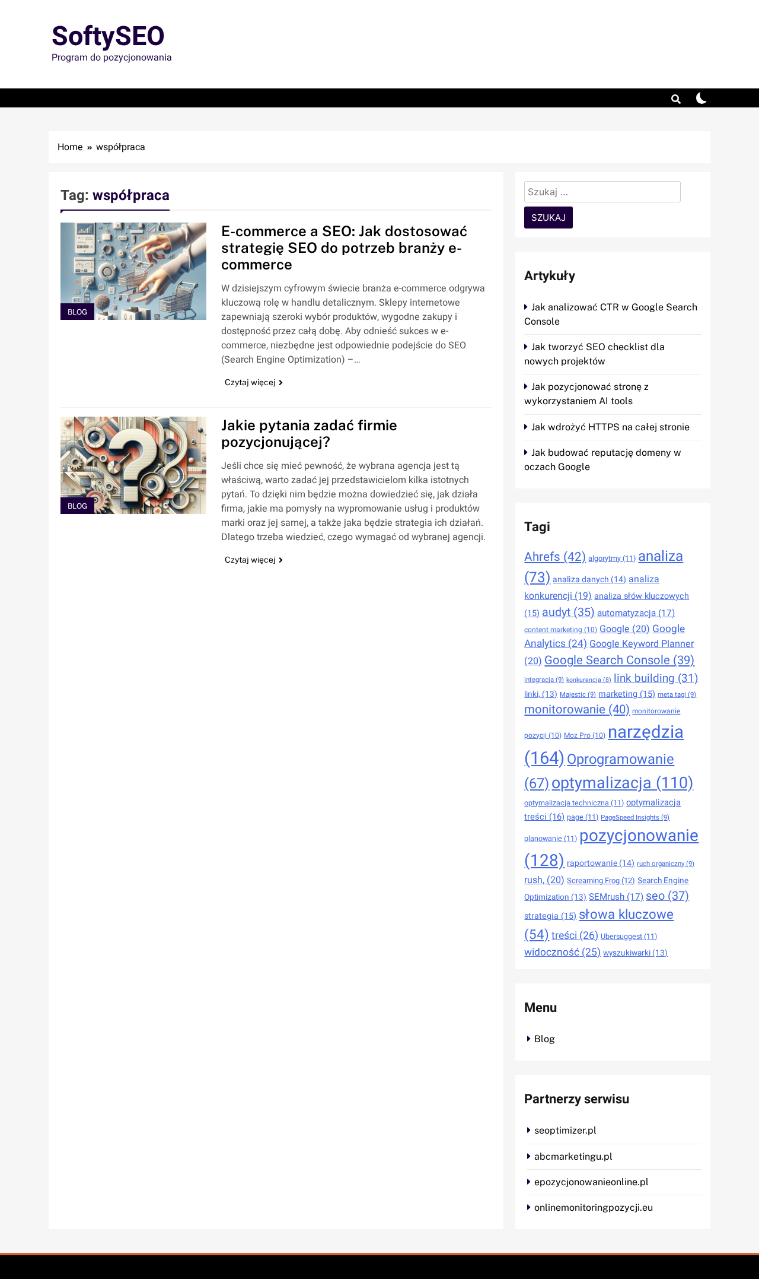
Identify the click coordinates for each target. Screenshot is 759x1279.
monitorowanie (577, 710)
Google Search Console (619, 660)
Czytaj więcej (250, 382)
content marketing (560, 629)
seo (667, 895)
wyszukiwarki (635, 953)
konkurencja (588, 679)
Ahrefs (555, 557)
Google (624, 629)
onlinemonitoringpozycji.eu (593, 1207)
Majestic (578, 695)
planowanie (550, 838)
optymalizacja (622, 783)
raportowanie (600, 863)
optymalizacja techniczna (574, 803)
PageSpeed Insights (635, 818)
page (582, 817)
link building (656, 678)
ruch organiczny (665, 864)
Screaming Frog (601, 880)
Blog (77, 311)
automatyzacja (636, 613)
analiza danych (589, 579)
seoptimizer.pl (565, 1130)
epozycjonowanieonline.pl (591, 1182)
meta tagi (677, 695)
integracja (544, 680)
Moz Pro (584, 735)
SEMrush (616, 896)
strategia (550, 916)
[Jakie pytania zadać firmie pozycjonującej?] (133, 465)
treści (574, 935)
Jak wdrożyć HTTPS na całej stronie (610, 427)
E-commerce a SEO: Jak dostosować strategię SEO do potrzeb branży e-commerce (344, 247)
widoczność (562, 952)
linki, (540, 694)
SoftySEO (108, 36)
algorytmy (612, 558)
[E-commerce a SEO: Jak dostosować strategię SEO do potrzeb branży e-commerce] (133, 271)
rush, (544, 880)
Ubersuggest (629, 936)
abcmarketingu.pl (573, 1156)
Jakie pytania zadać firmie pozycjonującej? (309, 433)
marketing (626, 694)
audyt (568, 612)
